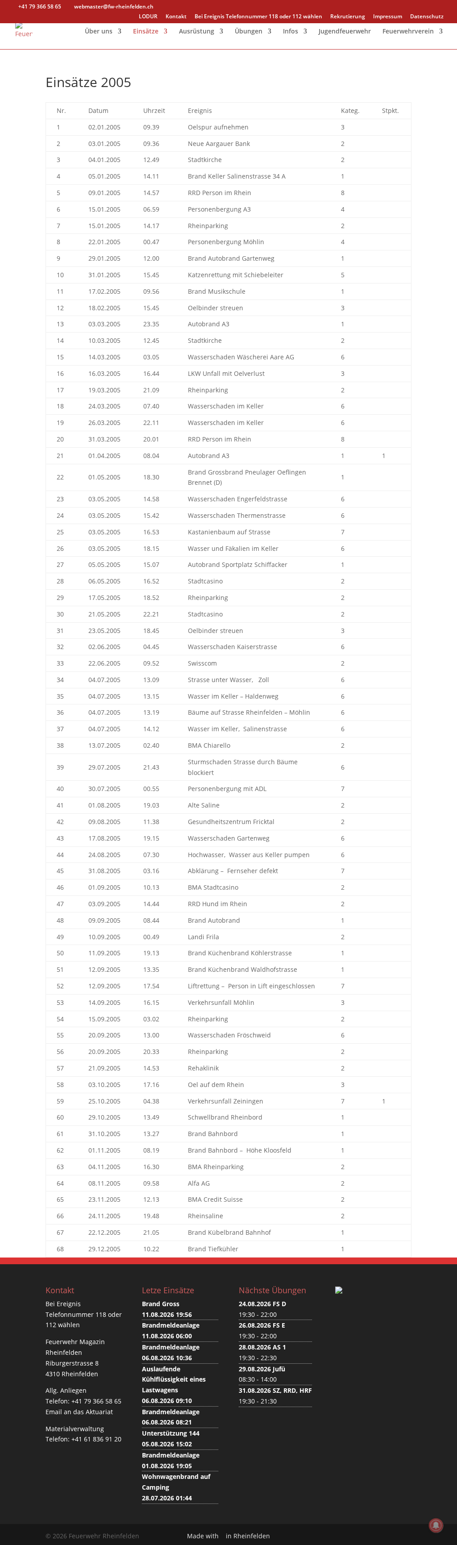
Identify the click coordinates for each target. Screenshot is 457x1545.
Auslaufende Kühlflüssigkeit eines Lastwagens (174, 1380)
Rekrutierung (347, 17)
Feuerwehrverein (408, 31)
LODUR (148, 17)
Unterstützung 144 (170, 1433)
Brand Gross (160, 1303)
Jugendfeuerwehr (345, 31)
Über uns (98, 31)
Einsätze (145, 31)
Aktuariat (99, 1412)
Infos (290, 31)
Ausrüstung (196, 31)
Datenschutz (427, 17)
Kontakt (176, 17)
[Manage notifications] (436, 1525)
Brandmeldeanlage (170, 1325)
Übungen (248, 31)
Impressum (387, 17)
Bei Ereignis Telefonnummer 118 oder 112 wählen (258, 17)
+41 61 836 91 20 (96, 1439)
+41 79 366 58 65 (96, 1401)
